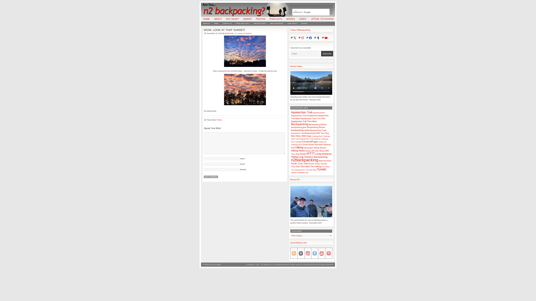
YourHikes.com (302, 173)
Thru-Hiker (305, 166)
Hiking (299, 147)
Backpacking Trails (318, 130)
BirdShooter (229, 33)
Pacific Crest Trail (299, 163)
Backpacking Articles (318, 124)
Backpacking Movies (316, 127)
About (218, 19)
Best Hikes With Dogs (301, 136)
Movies (290, 19)
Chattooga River (317, 136)
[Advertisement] (268, 276)
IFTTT (311, 153)
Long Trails (292, 23)
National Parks (325, 161)
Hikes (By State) (260, 23)
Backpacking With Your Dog (316, 133)
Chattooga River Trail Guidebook (309, 139)
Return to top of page (213, 265)
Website (243, 170)
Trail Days (313, 170)
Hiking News (298, 150)
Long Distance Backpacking (312, 157)
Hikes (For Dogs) (276, 23)
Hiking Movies (320, 148)
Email (242, 164)
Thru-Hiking (315, 166)
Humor (303, 154)
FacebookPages (310, 141)
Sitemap (304, 23)
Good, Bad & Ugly (242, 23)
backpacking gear (299, 127)
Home (206, 19)
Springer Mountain (321, 164)
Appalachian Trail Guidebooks (304, 115)
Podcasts (276, 19)
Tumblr (321, 169)
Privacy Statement (326, 265)
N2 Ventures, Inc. (267, 265)
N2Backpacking (244, 10)
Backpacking (299, 124)
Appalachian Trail (301, 112)
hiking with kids (312, 151)
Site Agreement (310, 265)
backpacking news (300, 130)
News (216, 23)
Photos (260, 19)
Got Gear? (232, 19)
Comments (328, 19)
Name (242, 159)
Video (302, 19)
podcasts (311, 164)
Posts (316, 19)
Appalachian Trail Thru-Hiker (304, 121)
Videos (293, 173)
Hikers (247, 19)
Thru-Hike (295, 167)
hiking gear (308, 148)
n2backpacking (304, 160)
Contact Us (227, 23)
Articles (206, 23)
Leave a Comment (245, 33)
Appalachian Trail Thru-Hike (313, 118)
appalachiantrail (319, 113)
